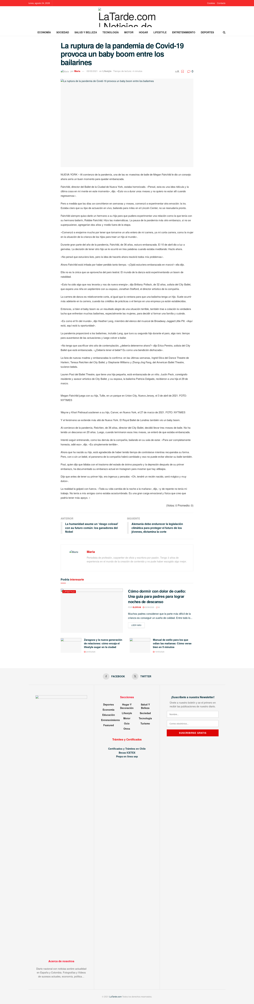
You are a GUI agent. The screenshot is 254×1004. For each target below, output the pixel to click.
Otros (127, 728)
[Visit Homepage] (127, 17)
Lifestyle (160, 32)
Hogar (143, 32)
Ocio (127, 723)
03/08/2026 (149, 607)
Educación (108, 715)
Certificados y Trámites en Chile (127, 748)
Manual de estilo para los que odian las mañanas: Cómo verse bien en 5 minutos (172, 643)
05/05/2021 (92, 71)
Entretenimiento (183, 32)
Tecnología (110, 32)
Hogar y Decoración (127, 706)
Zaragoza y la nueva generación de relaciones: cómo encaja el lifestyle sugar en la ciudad (103, 643)
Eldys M (137, 607)
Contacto (221, 3)
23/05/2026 (90, 651)
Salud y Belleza (85, 32)
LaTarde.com (115, 996)
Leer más (138, 624)
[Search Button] (224, 32)
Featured (108, 725)
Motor (128, 32)
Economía (44, 32)
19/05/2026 (159, 651)
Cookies (211, 3)
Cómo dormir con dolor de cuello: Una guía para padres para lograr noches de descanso (157, 596)
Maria (77, 71)
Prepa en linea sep (127, 756)
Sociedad (62, 32)
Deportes (207, 32)
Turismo (145, 723)
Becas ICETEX (127, 752)
